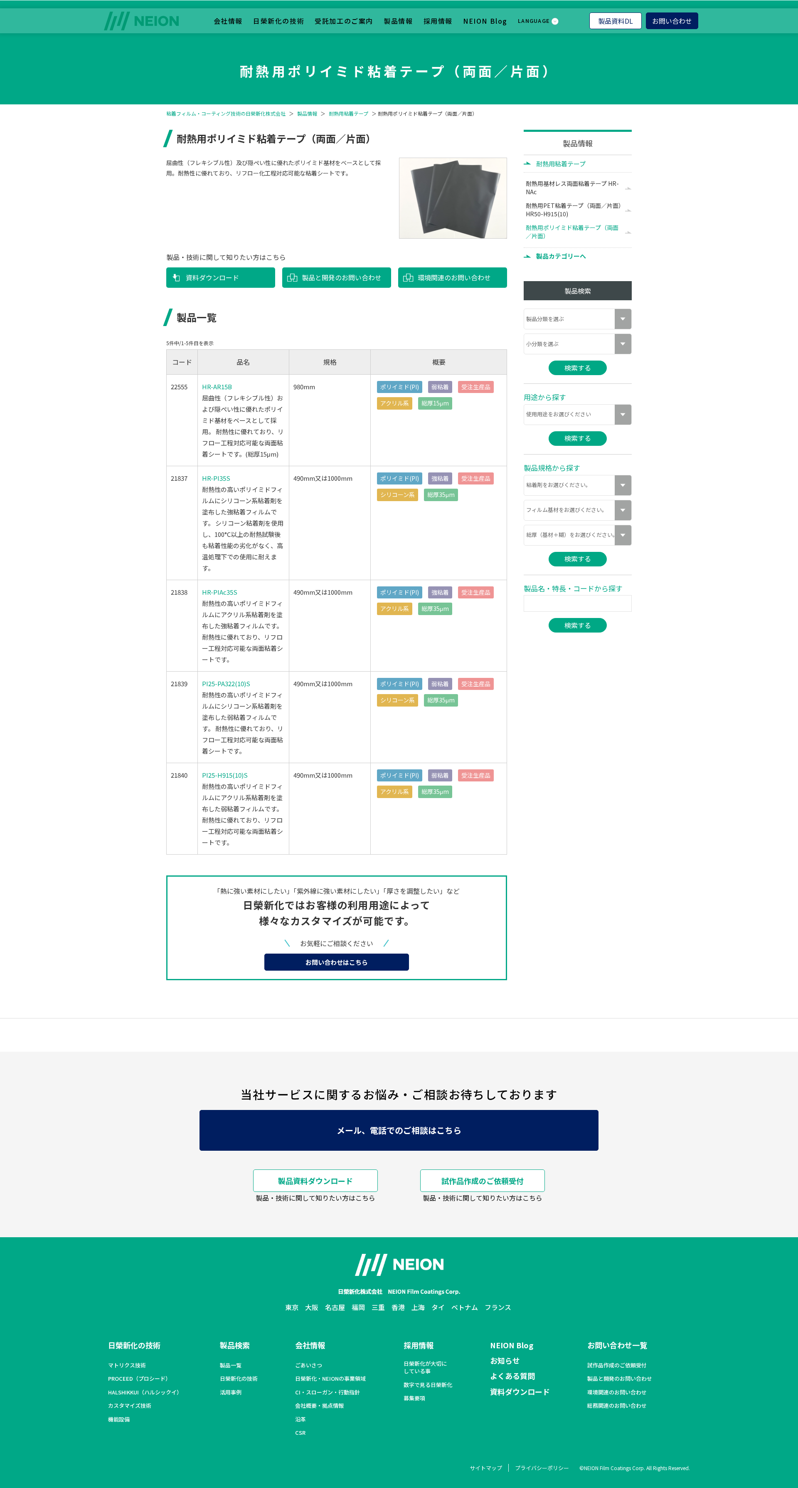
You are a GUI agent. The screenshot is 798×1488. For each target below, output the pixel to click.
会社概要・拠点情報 (319, 1405)
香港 (398, 1307)
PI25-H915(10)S (225, 775)
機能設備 (119, 1419)
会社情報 (228, 21)
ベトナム (464, 1307)
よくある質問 (512, 1375)
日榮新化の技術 (278, 21)
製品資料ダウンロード (315, 1180)
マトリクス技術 (127, 1365)
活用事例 (230, 1392)
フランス (498, 1307)
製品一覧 (230, 1365)
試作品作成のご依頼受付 (482, 1180)
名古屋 (335, 1307)
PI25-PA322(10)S (226, 683)
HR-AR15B (217, 386)
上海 (418, 1307)
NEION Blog (485, 21)
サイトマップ (486, 1468)
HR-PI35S (216, 478)
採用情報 (438, 21)
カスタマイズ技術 (129, 1405)
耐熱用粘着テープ (348, 113)
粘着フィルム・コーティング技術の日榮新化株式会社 (226, 113)
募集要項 (414, 1398)
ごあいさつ (308, 1365)
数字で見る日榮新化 (428, 1385)
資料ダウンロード (212, 277)
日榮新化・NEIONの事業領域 (330, 1378)
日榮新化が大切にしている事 (425, 1367)
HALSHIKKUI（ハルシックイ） (145, 1392)
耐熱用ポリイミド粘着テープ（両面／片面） (572, 231)
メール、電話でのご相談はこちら (399, 1130)
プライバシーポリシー (542, 1468)
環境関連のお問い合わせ (454, 277)
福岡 (358, 1307)
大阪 (311, 1307)
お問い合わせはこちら (336, 962)
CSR (300, 1432)
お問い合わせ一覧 (617, 1345)
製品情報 (398, 21)
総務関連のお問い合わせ (617, 1405)
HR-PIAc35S (219, 592)
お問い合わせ (672, 21)
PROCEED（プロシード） (139, 1378)
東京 (291, 1307)
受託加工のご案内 (344, 21)
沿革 (300, 1419)
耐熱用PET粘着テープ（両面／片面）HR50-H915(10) (573, 209)
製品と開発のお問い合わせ (342, 277)
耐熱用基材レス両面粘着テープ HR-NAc (572, 187)
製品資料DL (615, 21)
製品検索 (235, 1345)
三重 (378, 1307)
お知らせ (505, 1360)
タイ (438, 1307)
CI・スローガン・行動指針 (327, 1392)
